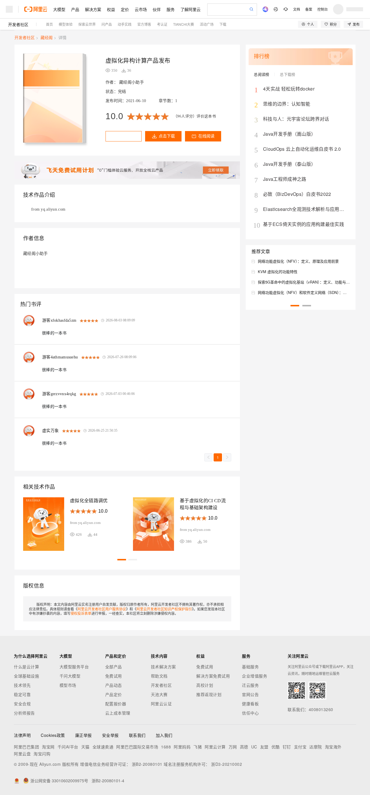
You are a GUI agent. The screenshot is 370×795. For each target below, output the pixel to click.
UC (254, 747)
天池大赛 (159, 694)
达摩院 (315, 747)
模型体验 (66, 24)
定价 (125, 9)
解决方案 (93, 9)
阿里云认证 (161, 703)
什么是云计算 (26, 666)
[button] (121, 559)
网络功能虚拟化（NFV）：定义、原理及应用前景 (298, 261)
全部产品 (113, 666)
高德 (244, 747)
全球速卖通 (103, 747)
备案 (308, 9)
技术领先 (22, 685)
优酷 (275, 747)
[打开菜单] (9, 9)
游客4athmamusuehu (60, 357)
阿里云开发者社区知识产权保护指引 (164, 608)
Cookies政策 (53, 735)
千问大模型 (70, 676)
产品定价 (113, 694)
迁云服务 (250, 685)
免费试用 (113, 676)
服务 (170, 9)
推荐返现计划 (208, 694)
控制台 (322, 9)
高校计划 (204, 685)
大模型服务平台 (74, 666)
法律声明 (22, 735)
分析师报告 (24, 713)
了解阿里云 (190, 9)
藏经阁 (46, 37)
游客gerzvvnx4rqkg (59, 394)
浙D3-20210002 (226, 764)
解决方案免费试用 (213, 676)
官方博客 (144, 24)
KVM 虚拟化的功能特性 (277, 271)
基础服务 (250, 666)
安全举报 (110, 735)
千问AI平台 (68, 747)
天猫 (85, 747)
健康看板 (250, 703)
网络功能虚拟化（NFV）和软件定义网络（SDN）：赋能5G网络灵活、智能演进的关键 (304, 292)
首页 (49, 24)
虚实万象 (50, 430)
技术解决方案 (163, 666)
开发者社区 (18, 24)
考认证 (162, 24)
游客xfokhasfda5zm (59, 320)
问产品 (106, 24)
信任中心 (250, 713)
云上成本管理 (117, 713)
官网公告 (250, 694)
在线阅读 (206, 136)
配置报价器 (115, 703)
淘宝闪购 (42, 754)
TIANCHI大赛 (183, 24)
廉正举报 (83, 735)
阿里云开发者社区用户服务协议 (101, 608)
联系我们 (137, 735)
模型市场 (68, 685)
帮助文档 (159, 676)
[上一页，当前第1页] (208, 457)
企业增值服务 (254, 676)
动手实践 (125, 24)
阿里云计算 (215, 747)
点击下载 (167, 136)
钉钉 (287, 747)
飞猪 (197, 747)
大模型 (59, 9)
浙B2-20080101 (147, 764)
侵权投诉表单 (81, 613)
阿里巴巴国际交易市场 (137, 747)
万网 (233, 747)
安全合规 (22, 703)
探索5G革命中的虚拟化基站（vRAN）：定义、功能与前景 (304, 282)
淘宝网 (48, 747)
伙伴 (157, 9)
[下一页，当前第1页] (227, 457)
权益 (111, 9)
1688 (166, 747)
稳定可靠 (22, 694)
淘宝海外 (333, 747)
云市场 (141, 9)
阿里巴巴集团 (26, 747)
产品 (75, 9)
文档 (296, 9)
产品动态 (113, 685)
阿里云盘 (22, 754)
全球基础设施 (26, 676)
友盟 (264, 747)
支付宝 (300, 747)
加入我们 (164, 735)
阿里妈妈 (182, 747)
